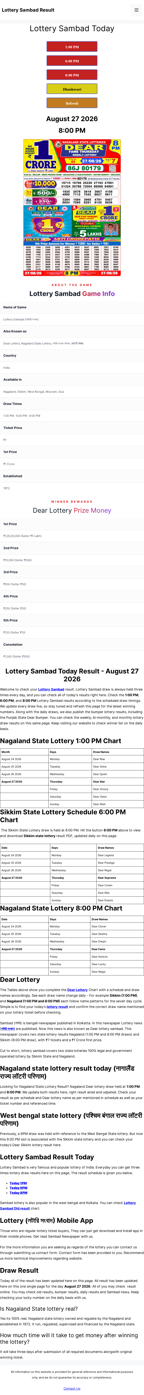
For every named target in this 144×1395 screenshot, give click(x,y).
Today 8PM (18, 1193)
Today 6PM (18, 1188)
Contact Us (72, 1388)
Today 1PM (18, 1183)
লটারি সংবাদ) (8, 1029)
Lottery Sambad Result (28, 10)
